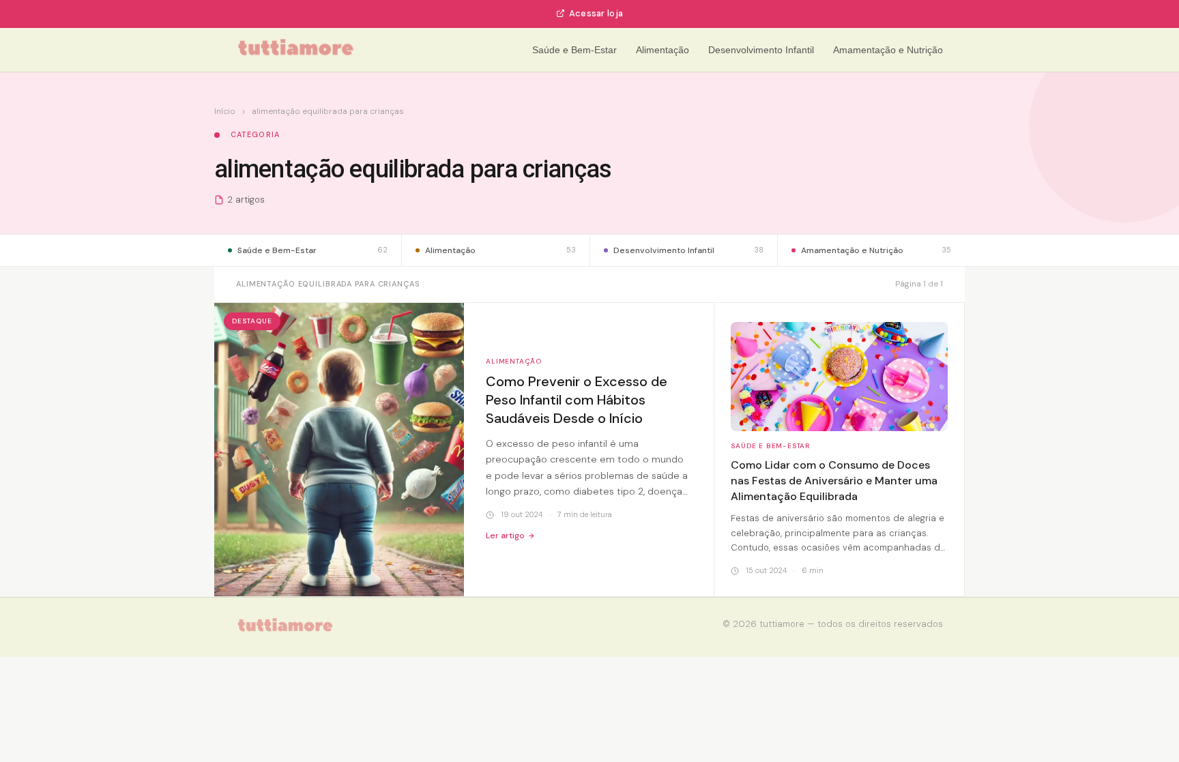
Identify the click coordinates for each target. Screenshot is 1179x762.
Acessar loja (596, 13)
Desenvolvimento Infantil (761, 49)
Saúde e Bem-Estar (574, 49)
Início (224, 111)
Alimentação (662, 49)
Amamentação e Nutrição (888, 49)
